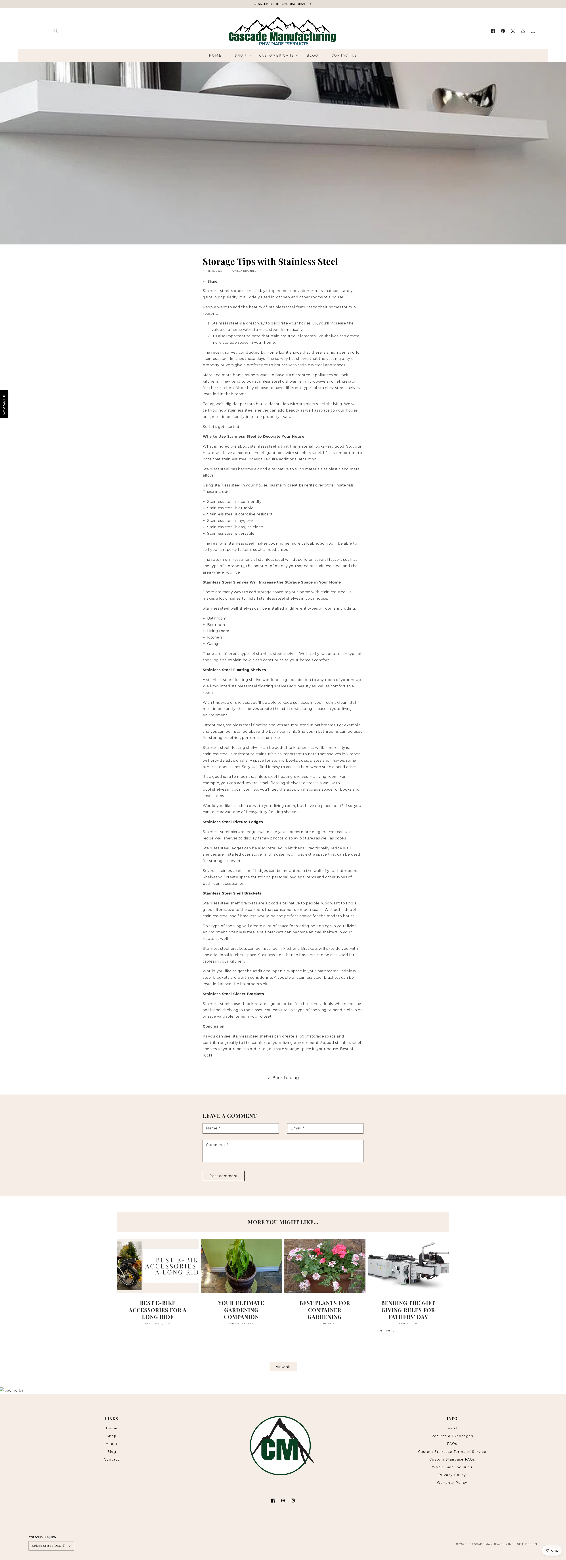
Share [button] (212, 282)
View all (283, 1367)
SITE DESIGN (527, 1544)
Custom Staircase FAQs (452, 1459)
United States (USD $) (48, 1545)
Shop (112, 1436)
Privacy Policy (452, 1475)
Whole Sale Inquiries (452, 1467)
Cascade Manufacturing (492, 1544)
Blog (111, 1452)
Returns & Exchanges (452, 1436)
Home (112, 1428)
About (112, 1444)
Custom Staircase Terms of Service (452, 1452)
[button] (56, 31)
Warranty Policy (452, 1483)
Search (452, 1428)
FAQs (452, 1444)
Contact (111, 1459)
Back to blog (285, 1077)
